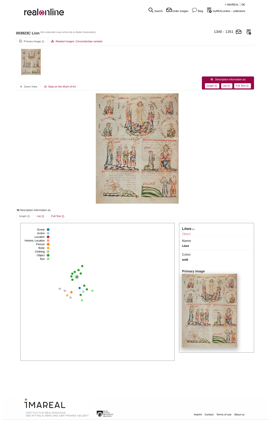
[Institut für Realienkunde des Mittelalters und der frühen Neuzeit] (56, 407)
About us (239, 414)
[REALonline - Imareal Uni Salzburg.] (45, 9)
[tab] (32, 41)
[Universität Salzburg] (105, 413)
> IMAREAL (232, 4)
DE (243, 4)
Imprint (198, 414)
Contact (209, 414)
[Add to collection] (249, 32)
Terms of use (223, 414)
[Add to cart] (238, 32)
